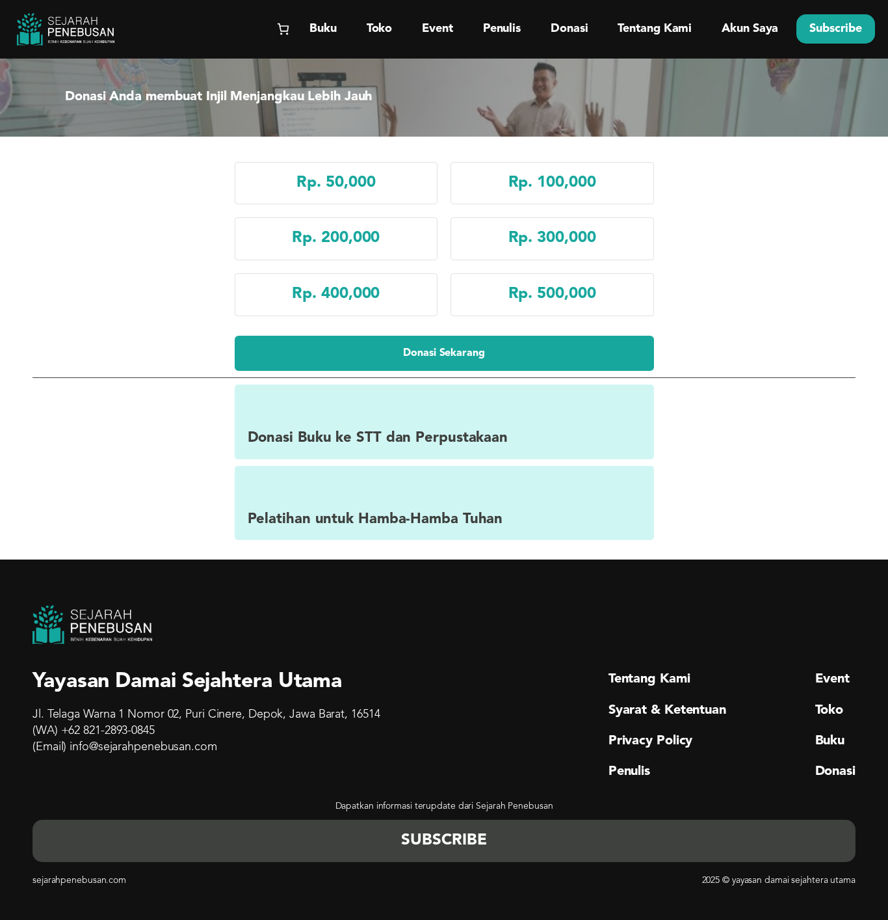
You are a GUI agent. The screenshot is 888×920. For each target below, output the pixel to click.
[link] (444, 353)
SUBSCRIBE (443, 840)
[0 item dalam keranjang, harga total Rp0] (283, 29)
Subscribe (835, 28)
